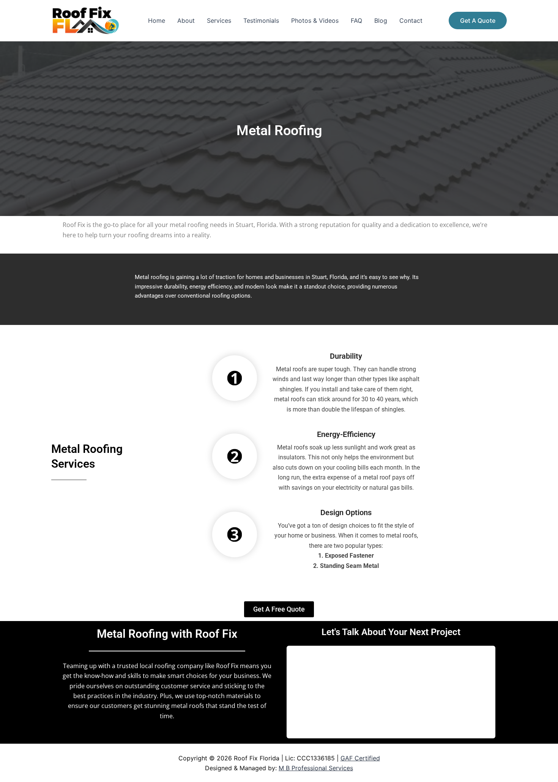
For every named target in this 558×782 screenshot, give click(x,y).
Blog (380, 20)
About (186, 20)
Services (219, 20)
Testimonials (261, 20)
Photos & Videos (315, 20)
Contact (410, 20)
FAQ (356, 20)
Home (156, 20)
